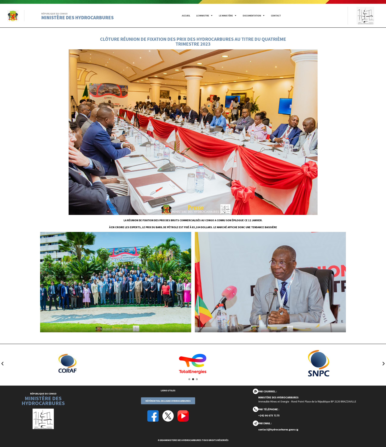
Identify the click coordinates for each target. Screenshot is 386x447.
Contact (276, 15)
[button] (2, 363)
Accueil (186, 15)
